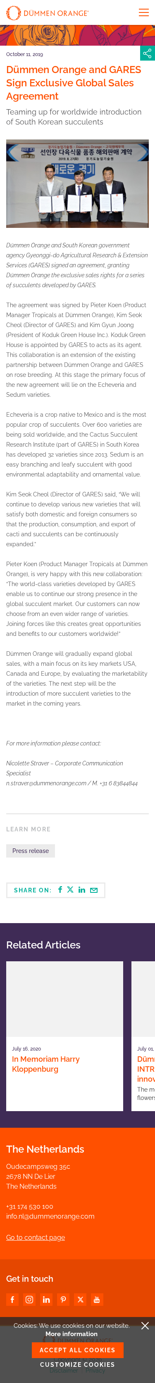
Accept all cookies (78, 1350)
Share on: (34, 890)
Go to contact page (35, 1237)
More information (71, 1334)
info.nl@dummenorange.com (50, 1216)
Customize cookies (77, 1364)
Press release (30, 851)
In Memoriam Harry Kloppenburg (46, 1064)
